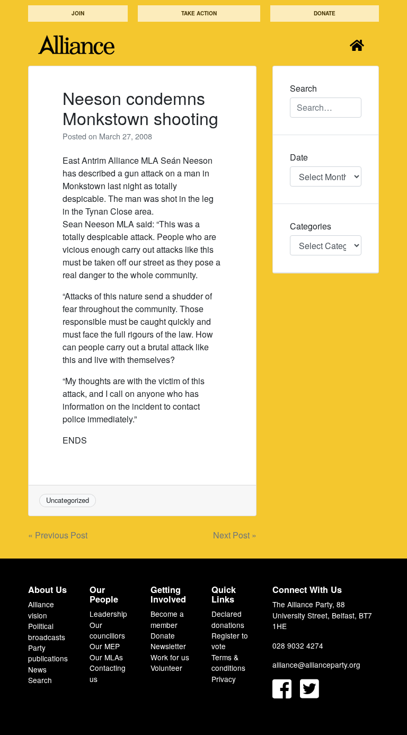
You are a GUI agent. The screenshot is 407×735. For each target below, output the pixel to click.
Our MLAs (106, 657)
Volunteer (166, 667)
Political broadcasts (46, 631)
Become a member (167, 619)
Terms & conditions (228, 662)
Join (78, 13)
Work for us (170, 657)
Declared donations (227, 619)
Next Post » (234, 535)
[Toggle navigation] (356, 45)
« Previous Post (57, 535)
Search (40, 680)
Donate (324, 13)
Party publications (48, 652)
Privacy (223, 679)
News (37, 669)
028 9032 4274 (297, 645)
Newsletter (168, 646)
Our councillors (107, 630)
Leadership (108, 613)
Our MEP (105, 646)
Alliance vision (41, 609)
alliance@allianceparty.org (316, 664)
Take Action (199, 13)
